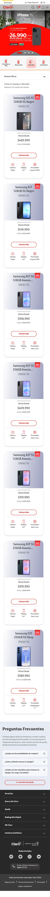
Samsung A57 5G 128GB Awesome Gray (24, 278)
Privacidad (41, 882)
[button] (38, 7)
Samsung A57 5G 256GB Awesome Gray (24, 368)
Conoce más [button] (24, 155)
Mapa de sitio (10, 882)
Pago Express (33, 2)
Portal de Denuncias (25, 882)
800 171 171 (22, 868)
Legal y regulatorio (25, 886)
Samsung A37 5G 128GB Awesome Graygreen (24, 457)
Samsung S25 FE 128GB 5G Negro (23, 100)
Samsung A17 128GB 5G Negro (24, 189)
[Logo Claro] (8, 7)
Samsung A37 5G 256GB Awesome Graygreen (24, 546)
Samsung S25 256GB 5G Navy (23, 635)
